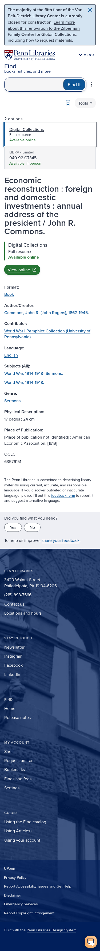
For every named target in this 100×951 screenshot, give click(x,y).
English (11, 355)
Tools (83, 103)
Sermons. (13, 401)
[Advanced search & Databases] (91, 84)
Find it (74, 84)
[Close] (90, 10)
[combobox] (34, 84)
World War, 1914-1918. (24, 382)
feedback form (63, 495)
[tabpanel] (50, 258)
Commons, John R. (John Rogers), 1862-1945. (46, 312)
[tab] (50, 134)
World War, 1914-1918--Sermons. (33, 373)
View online (19, 270)
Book (9, 294)
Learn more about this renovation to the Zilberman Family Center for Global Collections (44, 28)
